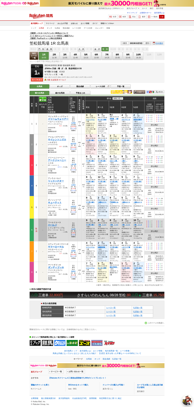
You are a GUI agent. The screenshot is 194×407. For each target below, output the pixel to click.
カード (144, 8)
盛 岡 (49, 49)
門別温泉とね (114, 202)
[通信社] (72, 343)
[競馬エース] (84, 343)
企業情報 (34, 398)
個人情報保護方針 (48, 398)
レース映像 (125, 351)
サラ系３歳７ (102, 140)
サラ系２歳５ (137, 268)
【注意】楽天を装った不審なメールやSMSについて (119, 353)
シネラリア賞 (126, 247)
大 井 (81, 49)
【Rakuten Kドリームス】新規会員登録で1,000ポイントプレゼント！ (77, 378)
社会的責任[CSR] (79, 398)
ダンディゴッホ (56, 267)
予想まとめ (80, 93)
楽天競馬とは (159, 13)
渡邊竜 (73, 250)
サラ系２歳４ (137, 247)
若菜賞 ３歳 (114, 118)
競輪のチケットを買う (40, 385)
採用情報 (93, 398)
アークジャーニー (57, 160)
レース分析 (76, 28)
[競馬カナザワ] (109, 343)
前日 (125, 43)
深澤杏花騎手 (137, 119)
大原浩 (73, 185)
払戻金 (57, 28)
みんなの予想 (63, 23)
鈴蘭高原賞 (102, 247)
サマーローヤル (56, 246)
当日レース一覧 (34, 55)
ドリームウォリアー (58, 119)
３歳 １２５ (126, 224)
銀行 (151, 8)
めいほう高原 (102, 119)
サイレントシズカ (57, 139)
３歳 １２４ (102, 224)
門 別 (41, 49)
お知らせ (74, 23)
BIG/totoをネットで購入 (78, 385)
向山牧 (73, 229)
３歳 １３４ (114, 224)
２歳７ (124, 161)
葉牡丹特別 (114, 267)
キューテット (55, 202)
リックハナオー (56, 181)
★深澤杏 (73, 143)
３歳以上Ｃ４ (102, 202)
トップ (33, 28)
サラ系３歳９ (90, 140)
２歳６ (136, 161)
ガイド (95, 23)
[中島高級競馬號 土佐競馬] (97, 343)
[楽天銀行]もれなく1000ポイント (111, 8)
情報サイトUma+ (107, 23)
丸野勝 (73, 123)
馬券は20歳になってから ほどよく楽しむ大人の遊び (74, 353)
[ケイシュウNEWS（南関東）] (59, 343)
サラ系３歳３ (90, 224)
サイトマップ (132, 13)
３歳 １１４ (137, 224)
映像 (108, 28)
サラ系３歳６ (90, 202)
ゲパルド (52, 225)
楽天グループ (132, 8)
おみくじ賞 (114, 161)
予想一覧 (120, 86)
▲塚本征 (73, 206)
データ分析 (88, 28)
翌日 (147, 43)
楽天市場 (159, 8)
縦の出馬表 (60, 93)
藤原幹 (73, 271)
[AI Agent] (187, 400)
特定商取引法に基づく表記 (110, 398)
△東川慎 (73, 164)
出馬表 (41, 28)
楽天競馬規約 (64, 398)
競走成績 (66, 28)
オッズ (49, 28)
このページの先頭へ (156, 323)
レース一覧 (111, 308)
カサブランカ (126, 119)
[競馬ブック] (35, 343)
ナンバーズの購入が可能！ (114, 385)
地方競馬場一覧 (111, 351)
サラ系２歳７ (126, 140)
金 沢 (97, 49)
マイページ (50, 23)
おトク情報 (85, 23)
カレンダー (99, 28)
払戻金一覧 (137, 308)
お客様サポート (146, 13)
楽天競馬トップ (37, 23)
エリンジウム (90, 119)
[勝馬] (47, 343)
